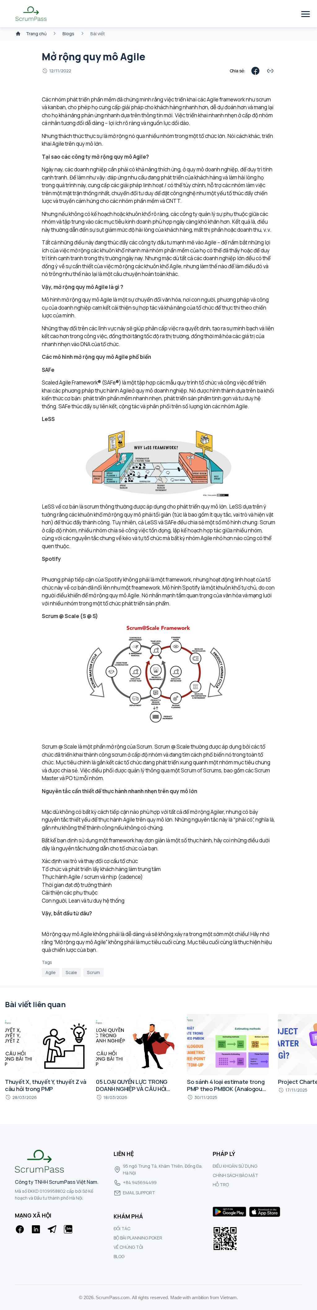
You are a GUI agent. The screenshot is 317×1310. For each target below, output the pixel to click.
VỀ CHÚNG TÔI (128, 1247)
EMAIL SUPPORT (139, 1193)
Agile (51, 972)
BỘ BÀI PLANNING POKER (138, 1238)
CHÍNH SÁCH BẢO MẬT (235, 1175)
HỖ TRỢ (221, 1185)
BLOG (119, 1256)
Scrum (93, 972)
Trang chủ (36, 34)
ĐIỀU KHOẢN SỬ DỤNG (235, 1166)
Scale (71, 972)
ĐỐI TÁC (122, 1228)
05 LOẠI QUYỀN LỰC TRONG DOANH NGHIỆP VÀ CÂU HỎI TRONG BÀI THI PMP (131, 1089)
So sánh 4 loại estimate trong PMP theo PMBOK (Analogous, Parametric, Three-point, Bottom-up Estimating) (227, 1092)
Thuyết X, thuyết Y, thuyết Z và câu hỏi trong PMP (45, 1085)
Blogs (68, 34)
